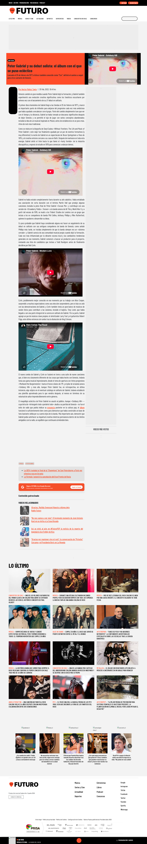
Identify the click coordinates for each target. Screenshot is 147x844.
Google (122, 782)
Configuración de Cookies (75, 819)
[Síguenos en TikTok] (121, 10)
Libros (99, 787)
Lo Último (12, 19)
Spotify (123, 805)
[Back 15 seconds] (74, 840)
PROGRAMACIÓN (24, 3)
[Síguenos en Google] (115, 10)
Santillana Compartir (80, 825)
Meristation (103, 833)
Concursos (93, 19)
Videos (69, 19)
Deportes (50, 19)
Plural (68, 833)
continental (85, 828)
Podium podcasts (49, 830)
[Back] (69, 840)
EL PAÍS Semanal (90, 828)
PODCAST (42, 3)
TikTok (122, 790)
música (21, 463)
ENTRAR (123, 3)
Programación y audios (125, 840)
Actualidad (40, 19)
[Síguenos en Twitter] (128, 10)
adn (102, 825)
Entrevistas (60, 19)
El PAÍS (50, 825)
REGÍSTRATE (134, 3)
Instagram (124, 786)
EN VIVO (16, 3)
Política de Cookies (61, 819)
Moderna (59, 833)
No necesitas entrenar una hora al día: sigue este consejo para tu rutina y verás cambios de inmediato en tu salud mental (50, 759)
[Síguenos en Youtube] (131, 10)
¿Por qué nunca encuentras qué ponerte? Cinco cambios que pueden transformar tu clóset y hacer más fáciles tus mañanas (98, 759)
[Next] (88, 840)
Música (20, 19)
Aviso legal (39, 819)
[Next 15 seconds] (83, 840)
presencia (51, 407)
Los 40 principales (60, 825)
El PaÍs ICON (77, 833)
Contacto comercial (16, 797)
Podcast (100, 791)
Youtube (123, 802)
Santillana (70, 825)
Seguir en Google (76, 487)
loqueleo (94, 833)
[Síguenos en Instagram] (118, 10)
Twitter (123, 798)
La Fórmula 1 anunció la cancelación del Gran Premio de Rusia (47, 476)
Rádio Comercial (112, 833)
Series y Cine (29, 19)
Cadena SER (89, 825)
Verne (97, 828)
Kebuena (110, 828)
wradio (70, 828)
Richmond (49, 833)
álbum (82, 407)
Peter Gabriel (30, 463)
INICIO (10, 3)
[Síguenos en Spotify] (134, 10)
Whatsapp (124, 809)
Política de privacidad (49, 819)
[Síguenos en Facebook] (125, 10)
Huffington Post (53, 828)
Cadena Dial (102, 828)
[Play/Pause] (79, 840)
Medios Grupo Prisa (33, 831)
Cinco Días (77, 828)
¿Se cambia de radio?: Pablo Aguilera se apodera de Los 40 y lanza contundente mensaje (25, 757)
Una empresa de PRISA (33, 827)
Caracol (109, 825)
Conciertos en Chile (80, 19)
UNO (64, 828)
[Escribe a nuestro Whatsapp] (137, 10)
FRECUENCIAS (34, 3)
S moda (85, 833)
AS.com (95, 825)
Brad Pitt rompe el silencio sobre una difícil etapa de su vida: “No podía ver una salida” (121, 757)
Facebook (123, 794)
